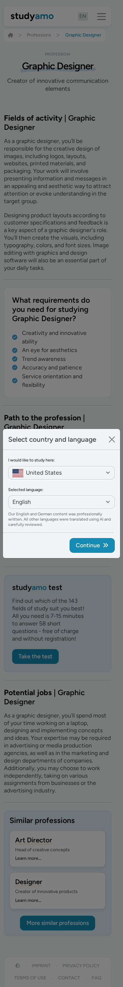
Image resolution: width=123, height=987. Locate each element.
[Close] (111, 439)
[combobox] (61, 472)
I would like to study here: (31, 460)
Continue (88, 545)
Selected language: (25, 489)
